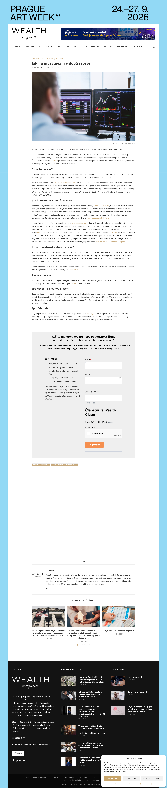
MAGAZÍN (17, 47)
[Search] (154, 47)
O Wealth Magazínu (41, 777)
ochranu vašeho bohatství (98, 218)
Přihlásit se (137, 47)
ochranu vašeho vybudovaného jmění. (111, 241)
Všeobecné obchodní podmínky (70, 780)
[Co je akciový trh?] (118, 681)
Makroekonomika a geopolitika (64, 465)
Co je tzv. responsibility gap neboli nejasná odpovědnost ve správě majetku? (140, 709)
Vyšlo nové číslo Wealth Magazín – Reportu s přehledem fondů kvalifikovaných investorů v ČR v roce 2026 (91, 711)
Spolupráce (122, 47)
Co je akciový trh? (135, 677)
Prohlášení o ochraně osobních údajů (139, 784)
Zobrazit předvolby (152, 779)
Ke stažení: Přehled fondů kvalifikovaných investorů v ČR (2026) (91, 760)
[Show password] (120, 378)
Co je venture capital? (137, 692)
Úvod (27, 777)
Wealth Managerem (79, 223)
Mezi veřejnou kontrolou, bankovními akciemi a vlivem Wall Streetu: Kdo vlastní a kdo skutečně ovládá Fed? (48, 633)
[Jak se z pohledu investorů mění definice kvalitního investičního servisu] (68, 695)
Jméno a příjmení (92, 392)
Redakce (39, 68)
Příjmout (112, 779)
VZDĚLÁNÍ (49, 47)
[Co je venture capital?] (118, 695)
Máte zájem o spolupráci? (101, 777)
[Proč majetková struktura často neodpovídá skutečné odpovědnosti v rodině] (68, 747)
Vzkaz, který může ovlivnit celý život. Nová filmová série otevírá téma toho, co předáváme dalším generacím (91, 729)
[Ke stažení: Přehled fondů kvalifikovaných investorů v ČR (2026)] (68, 761)
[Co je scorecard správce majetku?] (118, 616)
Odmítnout (131, 779)
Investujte (91, 313)
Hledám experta (92, 47)
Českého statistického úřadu (64, 182)
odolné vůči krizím (102, 206)
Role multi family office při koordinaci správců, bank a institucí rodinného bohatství (91, 679)
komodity (74, 269)
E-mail (88, 360)
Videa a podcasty (33, 47)
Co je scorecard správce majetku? (119, 630)
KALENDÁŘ (108, 47)
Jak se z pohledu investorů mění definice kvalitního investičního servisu (90, 694)
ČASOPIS (77, 47)
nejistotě (113, 232)
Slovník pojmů (70, 777)
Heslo (88, 374)
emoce (40, 232)
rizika (74, 283)
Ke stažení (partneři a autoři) (98, 780)
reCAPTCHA (90, 427)
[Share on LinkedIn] (84, 561)
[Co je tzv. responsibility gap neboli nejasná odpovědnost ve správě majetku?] (118, 710)
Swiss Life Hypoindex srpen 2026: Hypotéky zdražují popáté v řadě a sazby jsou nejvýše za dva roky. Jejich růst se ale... (83, 634)
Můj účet (56, 777)
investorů (54, 161)
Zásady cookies (119, 784)
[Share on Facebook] (81, 561)
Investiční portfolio (41, 465)
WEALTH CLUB (63, 47)
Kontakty (83, 777)
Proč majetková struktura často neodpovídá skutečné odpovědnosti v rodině (90, 745)
